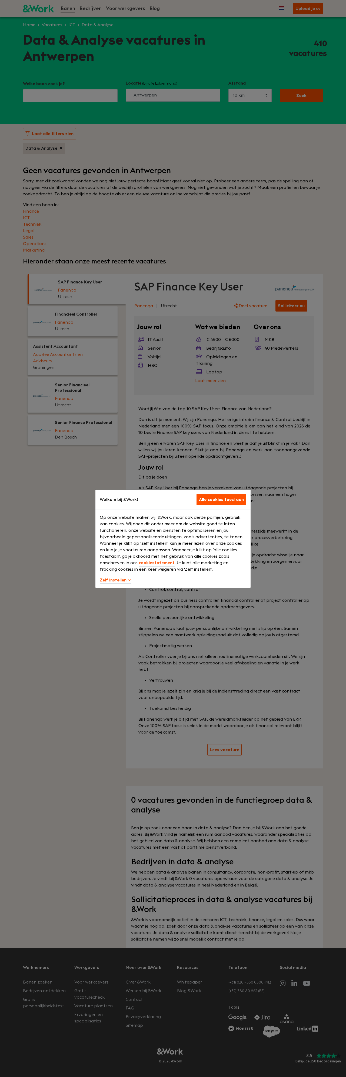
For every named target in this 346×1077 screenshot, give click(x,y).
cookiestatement (157, 563)
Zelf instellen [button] (114, 580)
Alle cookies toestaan (221, 499)
